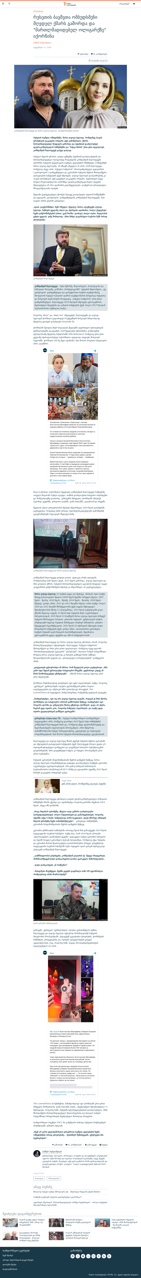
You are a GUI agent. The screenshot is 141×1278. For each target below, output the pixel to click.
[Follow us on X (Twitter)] (78, 1256)
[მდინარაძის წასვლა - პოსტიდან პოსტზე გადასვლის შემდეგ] (56, 1222)
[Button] (82, 54)
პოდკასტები (124, 3)
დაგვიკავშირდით (10, 1269)
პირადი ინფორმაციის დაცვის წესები (18, 1260)
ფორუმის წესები (9, 1264)
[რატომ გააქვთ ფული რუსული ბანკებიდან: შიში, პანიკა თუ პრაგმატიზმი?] (10, 1222)
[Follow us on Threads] (99, 1256)
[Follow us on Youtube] (83, 1256)
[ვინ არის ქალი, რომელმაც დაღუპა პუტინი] (47, 786)
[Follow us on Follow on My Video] (88, 1256)
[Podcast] (109, 1256)
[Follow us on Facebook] (72, 1256)
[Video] (134, 4)
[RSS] (104, 1256)
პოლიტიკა (38, 11)
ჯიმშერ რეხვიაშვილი (42, 42)
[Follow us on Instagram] (93, 1256)
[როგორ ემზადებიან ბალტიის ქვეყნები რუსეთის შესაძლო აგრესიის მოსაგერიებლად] (56, 1236)
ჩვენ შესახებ (8, 1255)
